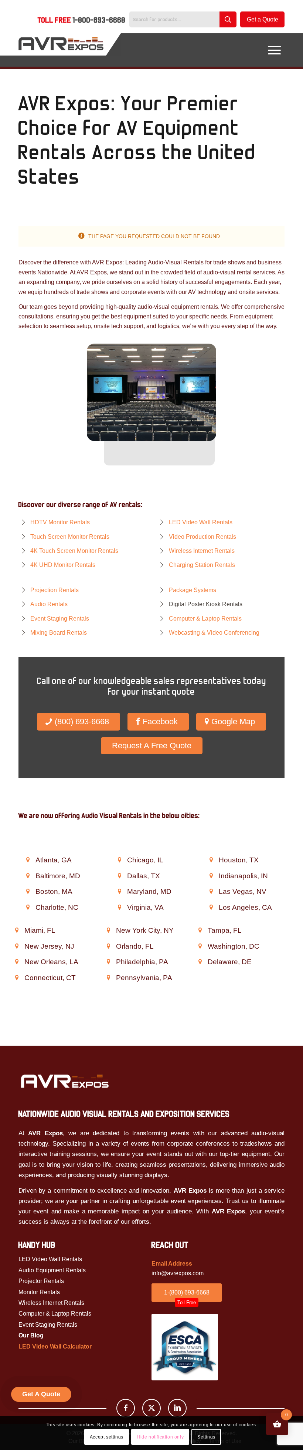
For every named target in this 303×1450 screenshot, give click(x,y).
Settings (206, 1437)
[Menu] (274, 50)
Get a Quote (262, 19)
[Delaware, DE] (200, 961)
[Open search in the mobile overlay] (184, 19)
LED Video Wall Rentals (200, 522)
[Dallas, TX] (119, 876)
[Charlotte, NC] (28, 907)
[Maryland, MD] (119, 891)
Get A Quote (41, 1394)
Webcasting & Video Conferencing (214, 632)
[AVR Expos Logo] (60, 50)
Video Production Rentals (202, 537)
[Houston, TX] (211, 860)
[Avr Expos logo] (64, 1081)
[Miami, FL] (16, 930)
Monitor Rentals (39, 1292)
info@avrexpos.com (178, 1273)
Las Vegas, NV (242, 891)
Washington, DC (233, 946)
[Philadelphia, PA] (108, 961)
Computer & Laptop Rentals (205, 618)
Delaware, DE (230, 962)
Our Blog (31, 1335)
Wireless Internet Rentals (202, 551)
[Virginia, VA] (119, 907)
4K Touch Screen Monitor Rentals (74, 551)
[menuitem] (82, 20)
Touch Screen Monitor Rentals (69, 537)
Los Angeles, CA (245, 907)
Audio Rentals (49, 604)
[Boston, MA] (28, 891)
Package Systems (192, 590)
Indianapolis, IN (243, 876)
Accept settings (106, 1437)
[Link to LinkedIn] (177, 1408)
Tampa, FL (225, 930)
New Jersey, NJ (49, 946)
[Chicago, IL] (119, 860)
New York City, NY (145, 930)
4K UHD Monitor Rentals (62, 565)
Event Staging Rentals (59, 618)
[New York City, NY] (108, 930)
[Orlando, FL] (108, 946)
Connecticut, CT (50, 978)
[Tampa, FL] (200, 930)
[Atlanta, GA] (28, 860)
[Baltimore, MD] (28, 876)
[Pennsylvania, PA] (108, 977)
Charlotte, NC (56, 907)
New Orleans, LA (51, 962)
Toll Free (82, 20)
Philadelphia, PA (142, 962)
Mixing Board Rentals (58, 632)
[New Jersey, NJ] (16, 946)
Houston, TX (239, 860)
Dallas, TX (143, 876)
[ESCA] (185, 1347)
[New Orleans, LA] (16, 961)
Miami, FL (39, 930)
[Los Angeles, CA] (211, 907)
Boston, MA (53, 891)
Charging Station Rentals (202, 565)
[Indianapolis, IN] (211, 876)
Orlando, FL (135, 946)
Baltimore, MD (57, 876)
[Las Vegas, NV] (211, 891)
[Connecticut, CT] (16, 977)
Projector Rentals (41, 1281)
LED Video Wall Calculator (55, 1346)
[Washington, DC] (200, 946)
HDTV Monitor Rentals (60, 522)
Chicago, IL (145, 860)
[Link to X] (151, 1408)
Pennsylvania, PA (144, 978)
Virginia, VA (145, 907)
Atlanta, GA (53, 860)
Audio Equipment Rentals (52, 1270)
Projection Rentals (54, 590)
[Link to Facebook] (125, 1408)
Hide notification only (160, 1437)
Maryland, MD (149, 891)
